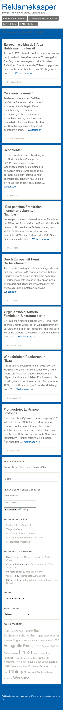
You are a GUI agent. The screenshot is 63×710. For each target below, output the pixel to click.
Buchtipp (36, 635)
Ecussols (8, 640)
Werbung (21, 678)
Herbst (36, 653)
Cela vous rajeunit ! (18, 93)
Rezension (44, 666)
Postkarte (33, 666)
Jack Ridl (43, 658)
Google (15, 653)
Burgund (48, 635)
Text (5, 672)
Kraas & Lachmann (14, 18)
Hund (49, 653)
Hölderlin (9, 658)
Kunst (37, 661)
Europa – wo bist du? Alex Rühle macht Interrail (23, 46)
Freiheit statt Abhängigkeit (33, 575)
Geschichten (13, 150)
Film (50, 640)
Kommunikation (25, 661)
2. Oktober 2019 (14, 397)
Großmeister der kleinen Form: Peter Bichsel (32, 581)
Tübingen (17, 671)
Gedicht (8, 653)
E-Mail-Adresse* (12, 502)
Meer (13, 666)
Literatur (53, 661)
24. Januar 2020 (14, 345)
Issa (35, 657)
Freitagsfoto (32, 645)
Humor (43, 653)
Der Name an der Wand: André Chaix (24, 537)
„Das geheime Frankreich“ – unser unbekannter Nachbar (23, 210)
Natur (19, 666)
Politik (25, 666)
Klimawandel (10, 661)
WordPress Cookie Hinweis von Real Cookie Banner (28, 706)
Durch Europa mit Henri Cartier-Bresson (21, 261)
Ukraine (32, 672)
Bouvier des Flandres (21, 631)
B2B (6, 631)
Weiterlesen (23, 73)
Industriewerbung (24, 657)
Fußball (45, 646)
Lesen (45, 661)
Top (55, 691)
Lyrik (7, 665)
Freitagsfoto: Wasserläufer (19, 541)
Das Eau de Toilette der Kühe (21, 533)
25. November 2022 (15, 138)
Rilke (53, 666)
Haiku (25, 652)
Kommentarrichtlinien (43, 18)
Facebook (42, 640)
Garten (54, 646)
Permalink (50, 43)
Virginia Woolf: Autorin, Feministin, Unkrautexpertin (24, 313)
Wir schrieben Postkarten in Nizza (24, 358)
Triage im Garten (14, 529)
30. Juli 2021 (12, 247)
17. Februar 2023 (14, 81)
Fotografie (13, 645)
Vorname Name (11, 495)
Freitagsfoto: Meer (35, 571)
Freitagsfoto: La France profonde (21, 411)
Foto (55, 639)
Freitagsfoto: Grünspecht (18, 525)
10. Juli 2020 (12, 300)
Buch (37, 630)
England (18, 640)
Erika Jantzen (30, 640)
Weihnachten (44, 672)
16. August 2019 (14, 450)
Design (56, 635)
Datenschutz (28, 23)
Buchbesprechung (16, 635)
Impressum (9, 23)
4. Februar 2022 (13, 195)
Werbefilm (8, 678)
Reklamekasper (29, 6)
